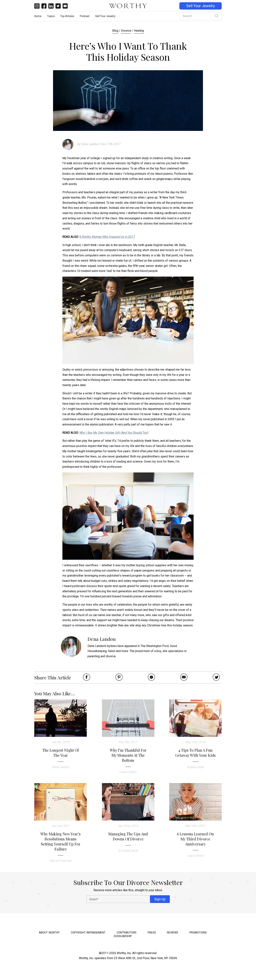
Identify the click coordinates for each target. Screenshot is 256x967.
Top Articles (67, 16)
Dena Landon (89, 144)
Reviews (172, 932)
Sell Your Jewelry (200, 6)
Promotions (198, 932)
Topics (51, 16)
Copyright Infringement (88, 932)
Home (37, 16)
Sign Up (159, 899)
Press (152, 932)
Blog (115, 30)
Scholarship (123, 936)
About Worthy (49, 932)
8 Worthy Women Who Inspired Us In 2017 (107, 237)
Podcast (85, 16)
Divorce (126, 30)
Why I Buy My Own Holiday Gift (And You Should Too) (113, 432)
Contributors (126, 932)
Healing (139, 30)
